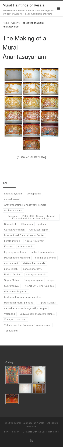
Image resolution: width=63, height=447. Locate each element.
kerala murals (12, 241)
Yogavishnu (11, 330)
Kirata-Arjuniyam (34, 241)
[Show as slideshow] (31, 157)
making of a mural (45, 257)
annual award (12, 199)
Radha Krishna (12, 274)
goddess (42, 224)
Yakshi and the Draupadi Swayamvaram (27, 325)
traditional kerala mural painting (22, 297)
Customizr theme (50, 431)
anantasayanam (13, 193)
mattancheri (11, 263)
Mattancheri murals (34, 263)
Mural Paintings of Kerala (29, 422)
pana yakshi (11, 269)
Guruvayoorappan (14, 229)
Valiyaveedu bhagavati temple (37, 314)
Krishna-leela (25, 246)
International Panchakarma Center (24, 235)
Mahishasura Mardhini (17, 257)
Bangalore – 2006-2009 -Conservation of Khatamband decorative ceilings (31, 217)
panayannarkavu (32, 269)
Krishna (8, 246)
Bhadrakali (10, 224)
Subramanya (11, 286)
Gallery (15, 22)
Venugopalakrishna (15, 319)
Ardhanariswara (13, 210)
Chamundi (27, 224)
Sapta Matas (11, 280)
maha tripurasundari (42, 252)
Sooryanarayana (33, 280)
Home (6, 22)
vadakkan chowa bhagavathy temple (25, 308)
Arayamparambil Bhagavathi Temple (25, 205)
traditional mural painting (18, 302)
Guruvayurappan (38, 229)
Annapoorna (34, 193)
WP (18, 431)
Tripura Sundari (47, 302)
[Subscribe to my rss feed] (31, 440)
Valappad (9, 314)
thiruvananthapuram (15, 291)
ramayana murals (36, 274)
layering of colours (15, 252)
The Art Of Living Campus (38, 286)
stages (51, 280)
